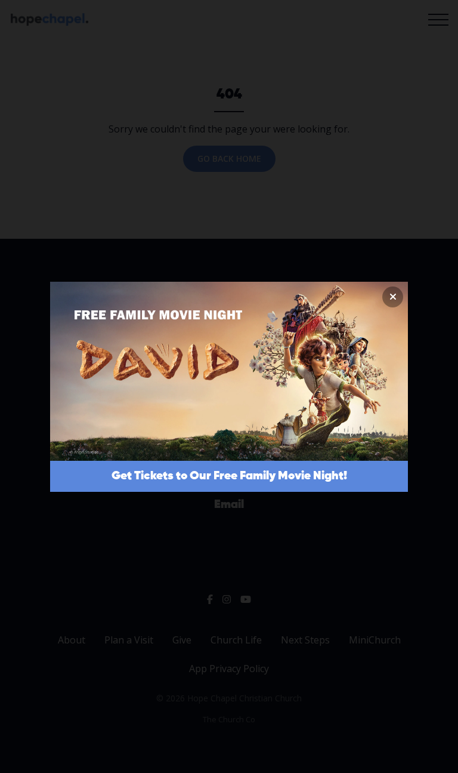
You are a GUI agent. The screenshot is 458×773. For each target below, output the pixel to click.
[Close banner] (392, 297)
